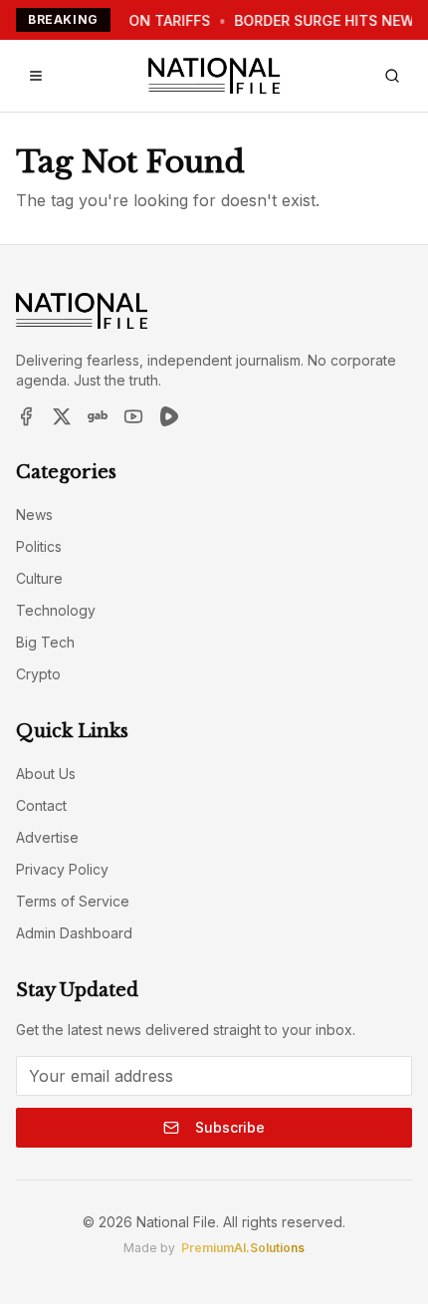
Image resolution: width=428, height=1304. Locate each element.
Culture (39, 578)
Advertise (47, 837)
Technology (56, 610)
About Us (46, 773)
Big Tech (45, 642)
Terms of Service (72, 901)
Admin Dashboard (74, 932)
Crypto (38, 673)
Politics (39, 546)
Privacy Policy (62, 869)
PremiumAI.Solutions (243, 1247)
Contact (41, 805)
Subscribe (230, 1127)
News (34, 514)
